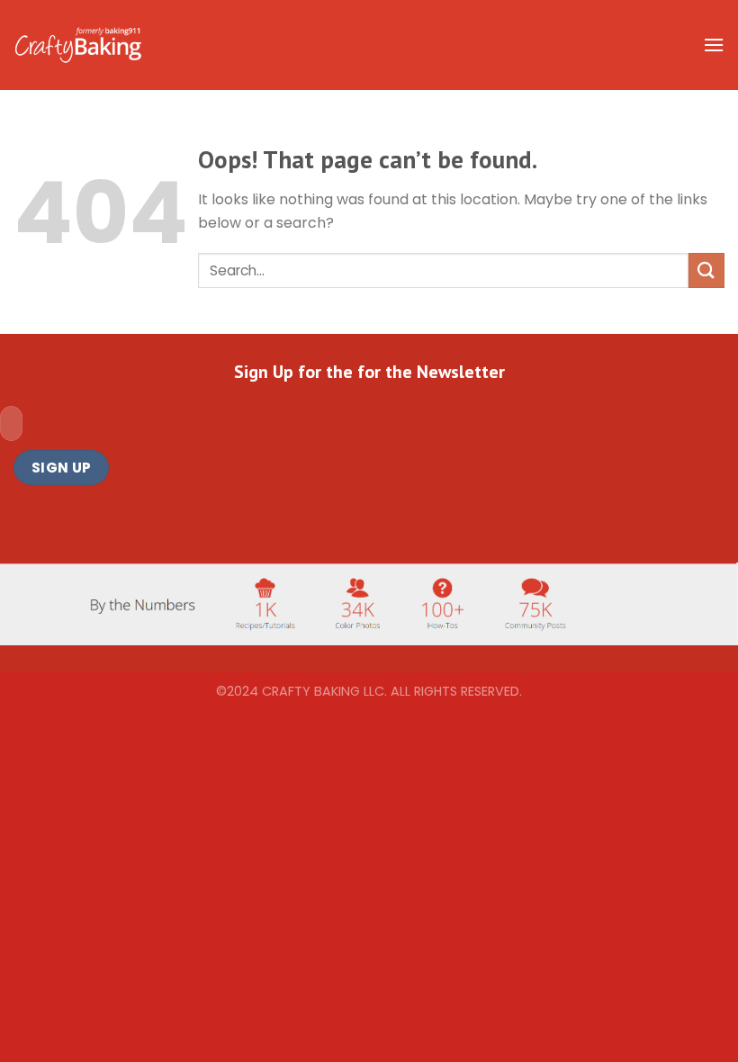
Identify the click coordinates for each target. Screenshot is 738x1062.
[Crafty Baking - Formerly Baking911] (78, 44)
